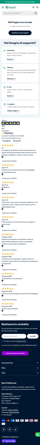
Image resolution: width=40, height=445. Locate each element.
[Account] (33, 7)
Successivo (17, 141)
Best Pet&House (12, 437)
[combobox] (20, 13)
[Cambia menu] (3, 7)
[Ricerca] (36, 13)
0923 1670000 (13, 410)
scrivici (9, 415)
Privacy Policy (21, 341)
